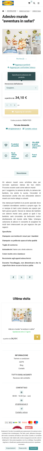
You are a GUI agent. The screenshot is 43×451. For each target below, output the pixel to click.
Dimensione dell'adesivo (14, 84)
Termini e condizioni (21, 359)
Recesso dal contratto (21, 378)
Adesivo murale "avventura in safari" (21, 329)
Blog (21, 365)
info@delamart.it (14, 129)
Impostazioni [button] (10, 448)
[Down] (6, 105)
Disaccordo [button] (23, 448)
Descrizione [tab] (21, 173)
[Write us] (21, 408)
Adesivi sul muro (24, 11)
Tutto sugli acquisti (21, 375)
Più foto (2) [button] (20, 59)
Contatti (21, 368)
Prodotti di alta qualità (15, 145)
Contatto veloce (31, 129)
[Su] (15, 105)
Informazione (21, 355)
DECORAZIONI (11, 11)
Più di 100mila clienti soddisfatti (15, 155)
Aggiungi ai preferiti (22, 65)
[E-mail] (21, 400)
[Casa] (8, 3)
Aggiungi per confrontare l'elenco (22, 67)
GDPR (21, 362)
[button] (37, 41)
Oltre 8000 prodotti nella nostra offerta (36, 145)
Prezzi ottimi (34, 155)
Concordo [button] (33, 448)
